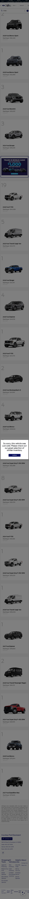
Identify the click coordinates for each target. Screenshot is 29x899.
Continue (14, 455)
